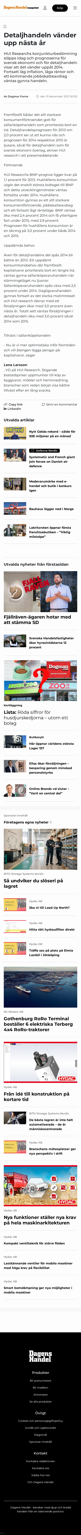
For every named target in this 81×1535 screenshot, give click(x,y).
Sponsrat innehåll (40, 1441)
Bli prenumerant (40, 1380)
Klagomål (40, 1435)
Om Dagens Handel (40, 1482)
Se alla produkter (40, 1401)
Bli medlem (40, 1387)
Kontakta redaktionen (40, 1461)
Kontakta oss (40, 1468)
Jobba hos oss (40, 1475)
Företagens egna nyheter (26, 822)
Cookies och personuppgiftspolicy (40, 1421)
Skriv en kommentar (61, 404)
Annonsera (40, 1394)
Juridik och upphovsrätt (40, 1428)
